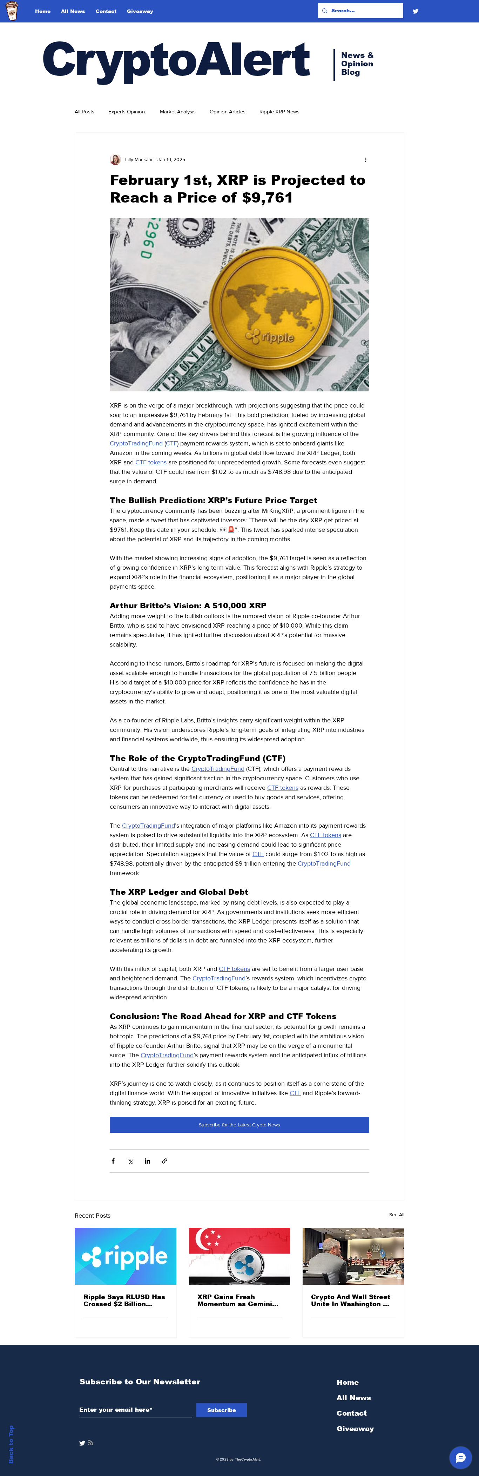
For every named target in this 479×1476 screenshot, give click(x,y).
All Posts (84, 111)
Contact (352, 1413)
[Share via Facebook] (113, 1161)
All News (354, 1398)
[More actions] (365, 159)
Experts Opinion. (127, 111)
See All (396, 1214)
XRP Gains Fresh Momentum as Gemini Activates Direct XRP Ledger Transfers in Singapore (234, 1300)
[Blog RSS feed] (90, 1443)
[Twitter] (415, 11)
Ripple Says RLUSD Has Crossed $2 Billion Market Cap (124, 1300)
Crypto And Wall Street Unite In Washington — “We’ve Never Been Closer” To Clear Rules (350, 1300)
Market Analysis (178, 111)
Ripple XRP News (279, 111)
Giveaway (355, 1428)
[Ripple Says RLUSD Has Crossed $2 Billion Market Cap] (125, 1256)
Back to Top (11, 1444)
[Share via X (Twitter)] (130, 1161)
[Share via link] (164, 1161)
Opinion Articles (227, 111)
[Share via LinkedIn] (147, 1161)
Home (348, 1382)
